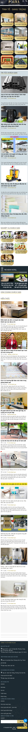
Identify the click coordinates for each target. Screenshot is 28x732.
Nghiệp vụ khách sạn (13, 354)
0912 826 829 (11, 678)
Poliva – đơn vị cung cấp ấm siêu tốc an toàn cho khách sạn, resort (13, 567)
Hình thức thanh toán (6, 704)
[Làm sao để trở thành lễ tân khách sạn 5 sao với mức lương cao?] (14, 340)
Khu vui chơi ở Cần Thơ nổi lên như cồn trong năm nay (21, 285)
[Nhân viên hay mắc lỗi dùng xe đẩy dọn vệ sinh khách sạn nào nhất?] (14, 174)
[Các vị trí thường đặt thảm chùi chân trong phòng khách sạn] (14, 370)
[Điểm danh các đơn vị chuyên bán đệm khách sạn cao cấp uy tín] (14, 309)
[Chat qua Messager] (25, 721)
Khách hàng (3, 696)
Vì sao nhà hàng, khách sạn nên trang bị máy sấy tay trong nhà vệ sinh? (13, 600)
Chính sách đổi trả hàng (6, 710)
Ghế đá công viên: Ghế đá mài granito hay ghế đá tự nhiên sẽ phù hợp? (13, 534)
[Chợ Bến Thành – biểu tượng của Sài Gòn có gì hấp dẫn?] (7, 278)
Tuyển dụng (3, 693)
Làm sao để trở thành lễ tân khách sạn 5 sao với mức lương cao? (14, 351)
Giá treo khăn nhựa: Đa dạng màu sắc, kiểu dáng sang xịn (14, 215)
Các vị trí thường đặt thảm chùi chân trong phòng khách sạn (13, 381)
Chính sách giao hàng (6, 713)
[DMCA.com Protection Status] (22, 728)
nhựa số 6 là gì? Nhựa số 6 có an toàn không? (13, 469)
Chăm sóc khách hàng (8, 699)
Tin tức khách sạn (12, 98)
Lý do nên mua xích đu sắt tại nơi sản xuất (13, 441)
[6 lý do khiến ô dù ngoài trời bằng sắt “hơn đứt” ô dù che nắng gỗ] (14, 144)
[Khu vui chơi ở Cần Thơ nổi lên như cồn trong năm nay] (20, 278)
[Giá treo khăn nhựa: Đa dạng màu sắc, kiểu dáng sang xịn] (14, 204)
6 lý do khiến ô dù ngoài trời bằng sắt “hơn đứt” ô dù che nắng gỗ (14, 155)
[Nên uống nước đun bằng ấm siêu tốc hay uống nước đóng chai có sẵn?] (14, 114)
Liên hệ (2, 690)
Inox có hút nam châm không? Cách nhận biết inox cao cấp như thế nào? (13, 95)
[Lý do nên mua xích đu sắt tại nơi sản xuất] (14, 430)
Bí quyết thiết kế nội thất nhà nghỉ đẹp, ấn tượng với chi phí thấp (13, 411)
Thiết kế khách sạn (11, 414)
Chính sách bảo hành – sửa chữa (9, 707)
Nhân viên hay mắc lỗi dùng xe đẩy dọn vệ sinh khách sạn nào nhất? (13, 185)
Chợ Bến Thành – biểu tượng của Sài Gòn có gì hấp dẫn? (7, 285)
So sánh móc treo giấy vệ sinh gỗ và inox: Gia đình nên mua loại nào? (13, 501)
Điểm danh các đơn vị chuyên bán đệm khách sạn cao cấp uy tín (12, 321)
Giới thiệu (3, 687)
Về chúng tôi (5, 682)
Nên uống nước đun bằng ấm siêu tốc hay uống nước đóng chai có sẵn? (13, 125)
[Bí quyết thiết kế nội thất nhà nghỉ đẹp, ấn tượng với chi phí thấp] (14, 400)
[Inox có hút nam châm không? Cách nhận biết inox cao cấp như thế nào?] (14, 84)
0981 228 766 (11, 665)
